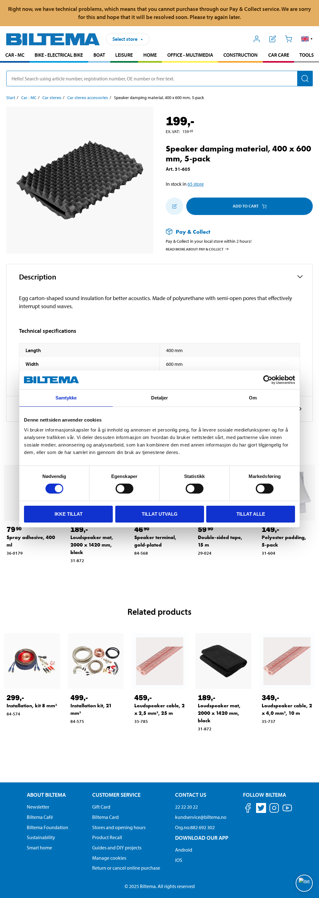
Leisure (124, 55)
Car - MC (14, 55)
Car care (278, 55)
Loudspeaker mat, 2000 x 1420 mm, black (91, 545)
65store (196, 184)
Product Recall (107, 837)
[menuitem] (15, 56)
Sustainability (41, 837)
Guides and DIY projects (116, 847)
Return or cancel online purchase (126, 868)
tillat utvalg (160, 514)
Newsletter (38, 807)
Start (10, 97)
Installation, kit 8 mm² (32, 705)
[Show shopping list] (273, 38)
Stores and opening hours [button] (118, 827)
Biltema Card (105, 817)
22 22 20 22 (186, 807)
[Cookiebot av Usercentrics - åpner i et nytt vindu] (267, 380)
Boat (99, 55)
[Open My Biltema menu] (257, 38)
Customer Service (116, 794)
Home (150, 55)
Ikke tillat (69, 514)
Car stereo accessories (87, 97)
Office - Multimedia (190, 55)
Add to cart (246, 206)
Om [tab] (253, 397)
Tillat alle (250, 514)
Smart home (39, 847)
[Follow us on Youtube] (287, 810)
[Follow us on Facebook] (248, 809)
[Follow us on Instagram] (274, 809)
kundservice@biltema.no (200, 817)
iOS (178, 860)
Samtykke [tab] (66, 397)
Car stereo (51, 97)
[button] (307, 38)
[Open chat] (304, 883)
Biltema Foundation (47, 827)
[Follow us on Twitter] (261, 809)
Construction (240, 55)
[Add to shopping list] (174, 206)
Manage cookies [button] (109, 858)
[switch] (124, 489)
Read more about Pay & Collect (195, 249)
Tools (306, 55)
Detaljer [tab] (159, 397)
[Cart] (288, 38)
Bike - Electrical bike (59, 55)
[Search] (305, 78)
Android (183, 850)
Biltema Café (40, 817)
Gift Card (101, 807)
